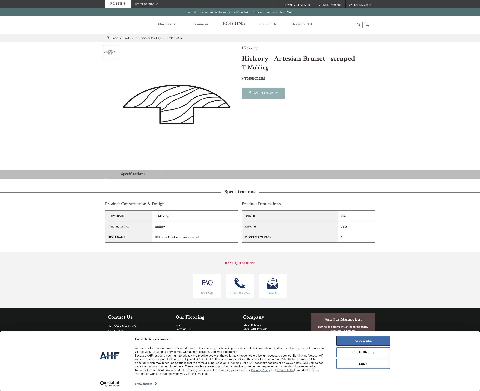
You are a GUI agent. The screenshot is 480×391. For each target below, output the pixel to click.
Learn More (286, 12)
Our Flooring (190, 317)
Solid (178, 325)
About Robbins (252, 325)
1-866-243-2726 (240, 293)
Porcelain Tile (183, 329)
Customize (361, 352)
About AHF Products (255, 329)
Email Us (272, 293)
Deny (363, 363)
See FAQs (207, 293)
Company (253, 317)
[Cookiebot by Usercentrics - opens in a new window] (109, 384)
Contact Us (120, 317)
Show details (143, 383)
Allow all (363, 340)
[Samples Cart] (367, 24)
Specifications (133, 174)
